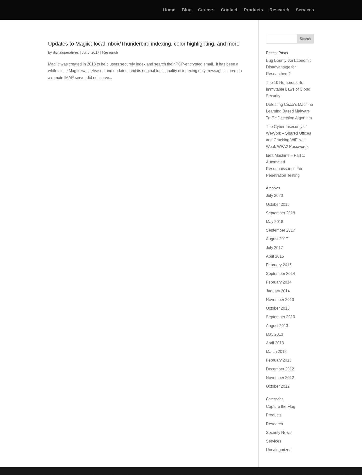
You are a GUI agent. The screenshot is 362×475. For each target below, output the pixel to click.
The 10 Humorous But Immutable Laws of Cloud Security (288, 89)
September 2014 (280, 273)
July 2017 (274, 248)
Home (169, 10)
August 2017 (277, 239)
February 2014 (279, 282)
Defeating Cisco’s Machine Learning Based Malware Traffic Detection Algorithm (289, 111)
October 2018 (278, 204)
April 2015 (275, 256)
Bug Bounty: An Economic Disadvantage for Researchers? (289, 67)
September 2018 (280, 213)
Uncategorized (279, 450)
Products (253, 10)
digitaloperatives (66, 52)
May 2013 (274, 334)
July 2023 (274, 195)
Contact (229, 10)
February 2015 (279, 265)
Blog (187, 10)
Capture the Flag (280, 406)
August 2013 (277, 326)
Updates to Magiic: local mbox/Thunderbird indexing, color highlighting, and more (143, 44)
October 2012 (278, 386)
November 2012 (280, 378)
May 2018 (274, 222)
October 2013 (278, 308)
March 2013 (276, 351)
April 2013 (275, 343)
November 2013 (280, 300)
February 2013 (279, 360)
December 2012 (280, 369)
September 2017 (280, 230)
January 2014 (278, 291)
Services (305, 10)
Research (279, 10)
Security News (278, 432)
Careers (206, 10)
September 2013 (280, 317)
